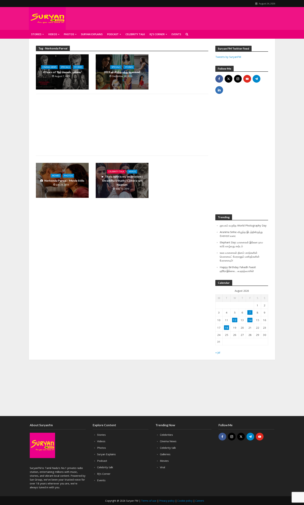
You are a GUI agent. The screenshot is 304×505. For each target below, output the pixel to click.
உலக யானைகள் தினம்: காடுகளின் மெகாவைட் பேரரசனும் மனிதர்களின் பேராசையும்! (239, 256)
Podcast (113, 34)
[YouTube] (247, 79)
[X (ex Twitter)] (228, 79)
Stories (36, 34)
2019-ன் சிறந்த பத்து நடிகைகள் (122, 72)
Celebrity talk (135, 34)
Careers (199, 500)
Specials (65, 67)
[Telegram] (256, 79)
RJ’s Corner (103, 473)
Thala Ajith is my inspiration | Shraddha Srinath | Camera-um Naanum (122, 180)
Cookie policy (184, 500)
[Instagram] (238, 79)
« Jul (217, 352)
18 (226, 327)
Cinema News (49, 67)
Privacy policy (167, 500)
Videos (52, 34)
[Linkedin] (219, 90)
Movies (55, 175)
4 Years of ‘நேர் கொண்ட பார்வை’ (62, 72)
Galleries (165, 454)
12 (234, 320)
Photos (69, 34)
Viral (162, 467)
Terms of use (148, 500)
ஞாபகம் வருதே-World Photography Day (243, 225)
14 (250, 320)
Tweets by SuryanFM (228, 57)
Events (101, 480)
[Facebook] (219, 79)
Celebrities (166, 434)
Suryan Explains (92, 34)
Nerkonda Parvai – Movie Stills (64, 180)
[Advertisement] (122, 124)
